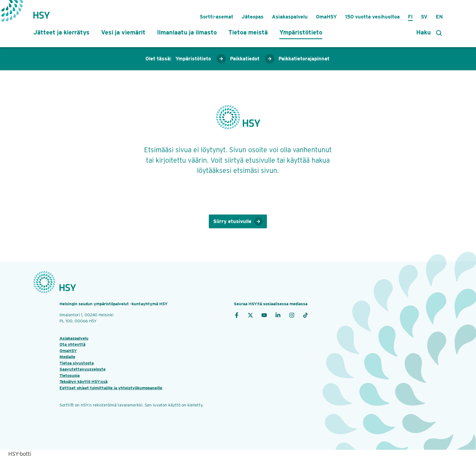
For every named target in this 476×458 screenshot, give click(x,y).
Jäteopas (253, 17)
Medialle (67, 356)
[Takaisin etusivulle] (41, 12)
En (439, 17)
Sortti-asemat (216, 17)
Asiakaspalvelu (290, 17)
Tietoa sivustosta (77, 363)
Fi (410, 17)
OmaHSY (326, 17)
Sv (424, 17)
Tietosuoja (70, 375)
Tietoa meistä (248, 32)
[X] (250, 314)
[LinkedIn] (278, 314)
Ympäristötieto (300, 32)
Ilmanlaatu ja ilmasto (187, 32)
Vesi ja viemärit (123, 32)
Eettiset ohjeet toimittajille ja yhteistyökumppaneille (111, 387)
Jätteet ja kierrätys (61, 32)
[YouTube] (264, 314)
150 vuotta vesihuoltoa (372, 17)
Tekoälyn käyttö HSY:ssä (83, 381)
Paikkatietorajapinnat (303, 58)
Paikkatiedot (244, 58)
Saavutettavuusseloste (83, 369)
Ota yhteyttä (72, 344)
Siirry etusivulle (232, 221)
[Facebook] (236, 314)
